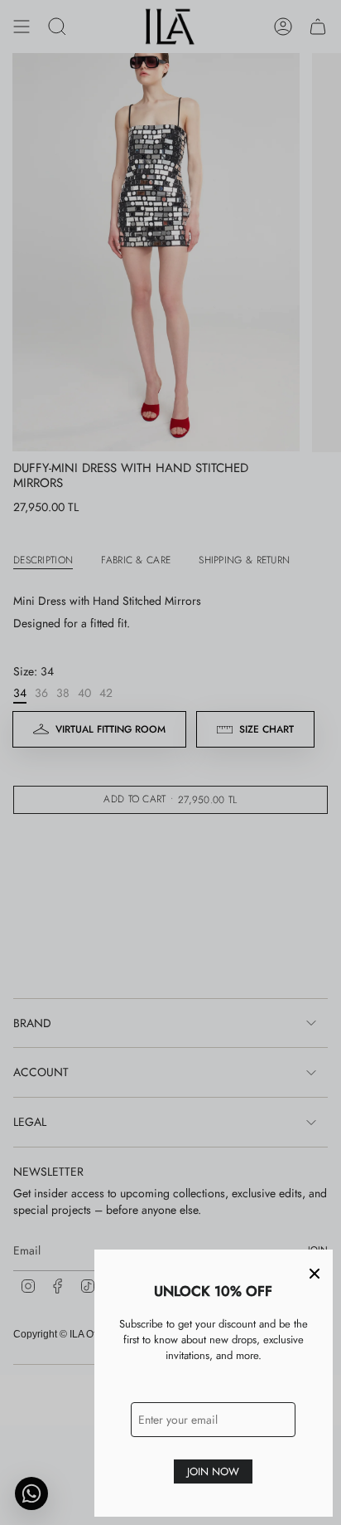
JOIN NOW (213, 1471)
